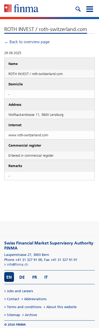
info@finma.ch (17, 264)
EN (9, 277)
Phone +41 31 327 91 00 (23, 260)
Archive (31, 315)
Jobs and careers (20, 291)
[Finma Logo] (21, 8)
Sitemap (13, 315)
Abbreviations (35, 299)
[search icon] (78, 8)
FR (34, 277)
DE (22, 277)
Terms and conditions (24, 307)
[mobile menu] (89, 8)
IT (46, 277)
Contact (13, 299)
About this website (61, 307)
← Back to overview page (27, 41)
